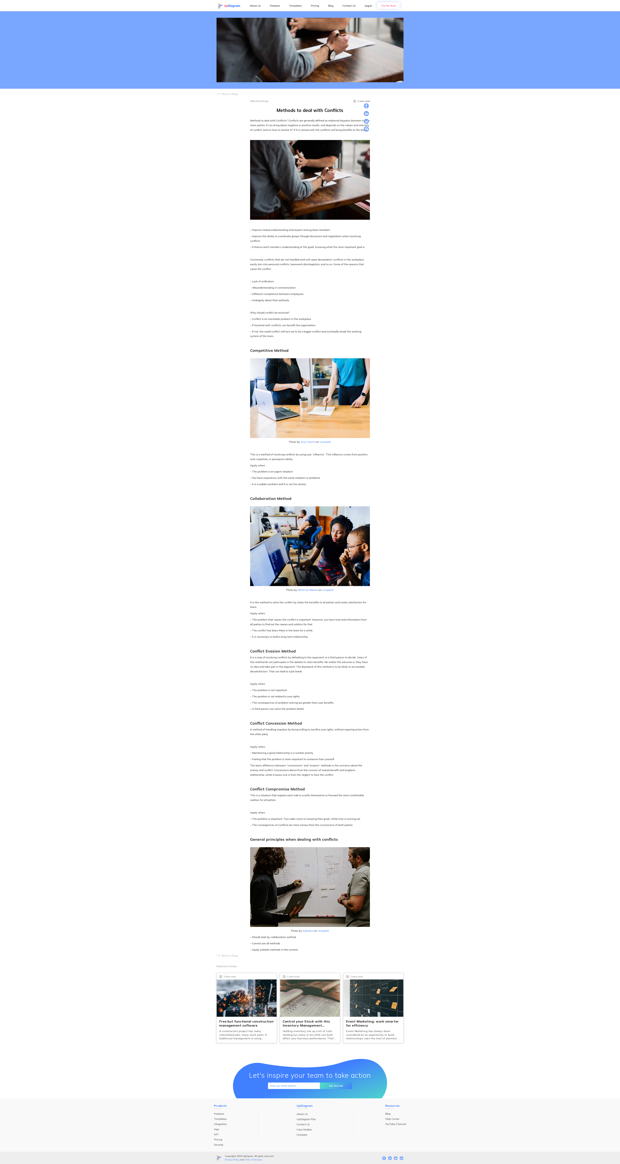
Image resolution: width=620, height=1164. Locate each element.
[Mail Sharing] (366, 129)
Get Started (336, 1085)
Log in (368, 5)
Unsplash (325, 441)
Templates (295, 5)
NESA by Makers (308, 590)
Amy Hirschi (308, 441)
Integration (220, 1124)
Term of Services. (254, 1159)
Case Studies (304, 1129)
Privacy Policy (232, 1159)
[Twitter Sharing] (366, 121)
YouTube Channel (395, 1124)
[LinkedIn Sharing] (366, 113)
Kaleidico (308, 930)
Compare (302, 1134)
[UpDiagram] (229, 6)
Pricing (315, 5)
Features (275, 5)
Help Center (392, 1118)
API (216, 1134)
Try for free (388, 5)
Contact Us (349, 5)
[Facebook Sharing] (366, 105)
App (216, 1129)
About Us (255, 5)
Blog (330, 5)
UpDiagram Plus (306, 1119)
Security (218, 1144)
